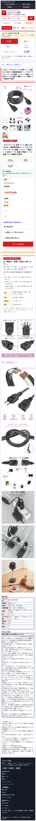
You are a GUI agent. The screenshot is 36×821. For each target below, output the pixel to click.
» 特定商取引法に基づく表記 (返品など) (12, 222)
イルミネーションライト (9, 52)
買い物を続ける (9, 226)
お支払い (4, 792)
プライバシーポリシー (7, 797)
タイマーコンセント (26, 46)
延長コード (9, 46)
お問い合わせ (5, 803)
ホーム (3, 64)
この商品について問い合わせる (14, 232)
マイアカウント (6, 23)
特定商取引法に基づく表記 (8, 794)
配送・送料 (4, 789)
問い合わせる (29, 23)
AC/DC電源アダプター (27, 52)
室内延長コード (18, 64)
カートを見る (18, 23)
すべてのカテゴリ (7, 28)
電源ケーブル (16, 28)
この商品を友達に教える (11, 238)
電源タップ (24, 28)
